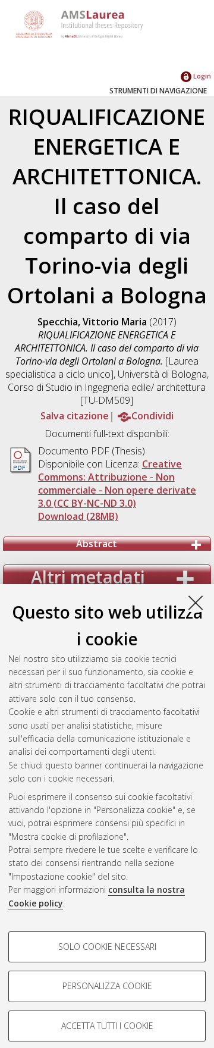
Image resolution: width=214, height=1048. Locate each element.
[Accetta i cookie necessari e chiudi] (195, 602)
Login (201, 75)
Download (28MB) (78, 516)
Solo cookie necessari (107, 946)
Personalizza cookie (107, 985)
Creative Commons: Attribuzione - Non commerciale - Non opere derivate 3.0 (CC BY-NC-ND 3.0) (117, 483)
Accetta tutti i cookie (107, 1025)
